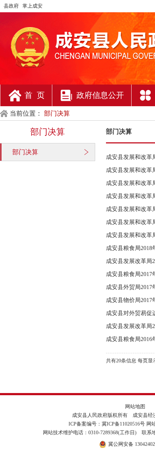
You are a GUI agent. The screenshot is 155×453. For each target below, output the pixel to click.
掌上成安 (32, 6)
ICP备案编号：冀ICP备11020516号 (106, 424)
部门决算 (25, 152)
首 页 (35, 95)
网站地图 (135, 406)
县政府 (11, 6)
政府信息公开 (100, 95)
